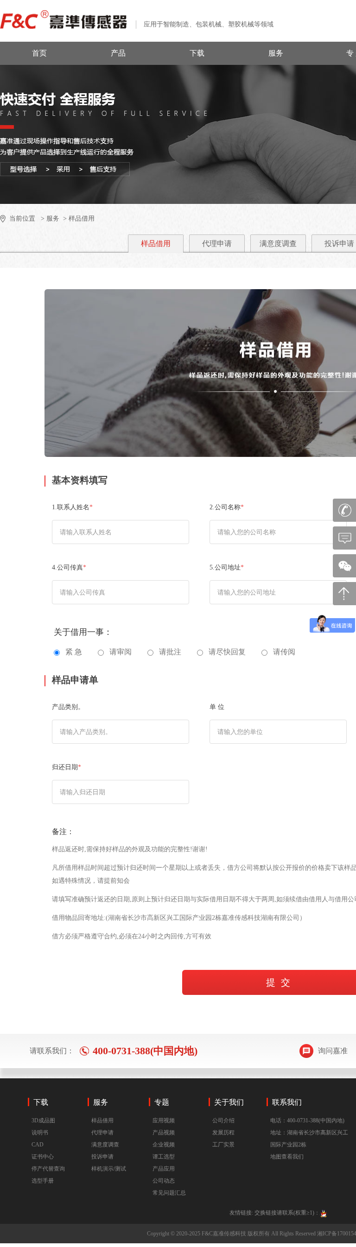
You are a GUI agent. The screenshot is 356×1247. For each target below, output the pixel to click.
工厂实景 (223, 1144)
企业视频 (164, 1144)
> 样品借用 (78, 218)
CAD (38, 1144)
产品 (118, 53)
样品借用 (156, 243)
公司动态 (164, 1180)
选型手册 (43, 1180)
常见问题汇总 (169, 1193)
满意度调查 (278, 243)
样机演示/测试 (108, 1168)
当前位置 (22, 218)
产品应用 (164, 1168)
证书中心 (43, 1156)
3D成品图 (43, 1120)
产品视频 (164, 1132)
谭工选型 (164, 1156)
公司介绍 (223, 1120)
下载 (197, 53)
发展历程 (223, 1132)
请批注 (170, 652)
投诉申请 (102, 1156)
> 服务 (49, 218)
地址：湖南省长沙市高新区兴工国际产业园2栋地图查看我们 (309, 1144)
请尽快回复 (227, 652)
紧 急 (73, 652)
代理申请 (217, 243)
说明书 (40, 1132)
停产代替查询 (48, 1168)
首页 (39, 53)
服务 (275, 53)
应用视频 (164, 1120)
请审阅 (120, 652)
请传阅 (284, 652)
